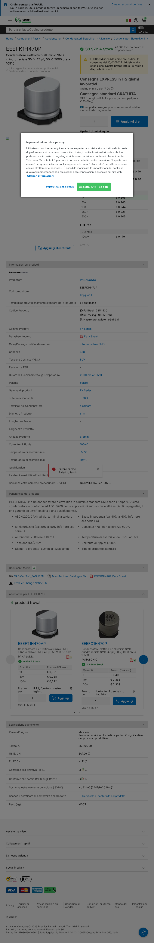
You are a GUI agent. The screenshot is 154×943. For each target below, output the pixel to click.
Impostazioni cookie (60, 186)
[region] (77, 165)
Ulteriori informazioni (40, 175)
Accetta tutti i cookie (94, 186)
